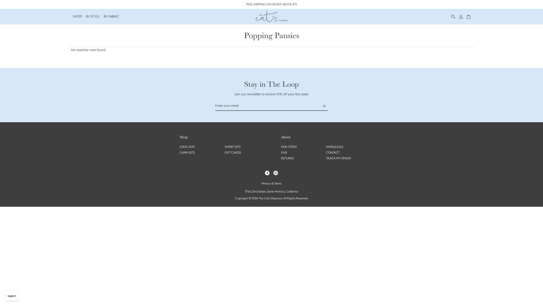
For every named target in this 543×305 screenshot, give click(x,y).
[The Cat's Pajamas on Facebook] (267, 173)
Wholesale (334, 146)
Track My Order (338, 158)
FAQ (284, 152)
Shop (77, 16)
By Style (93, 16)
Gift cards (233, 152)
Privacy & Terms (271, 183)
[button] (453, 16)
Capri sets (187, 152)
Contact (333, 152)
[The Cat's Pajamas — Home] (271, 15)
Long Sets (187, 146)
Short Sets (233, 146)
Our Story (289, 146)
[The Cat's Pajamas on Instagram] (275, 173)
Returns (287, 158)
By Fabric (111, 16)
